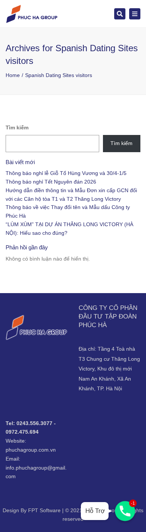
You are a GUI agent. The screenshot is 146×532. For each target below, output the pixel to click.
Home (13, 75)
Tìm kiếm (17, 127)
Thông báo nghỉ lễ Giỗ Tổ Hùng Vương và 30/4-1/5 (66, 173)
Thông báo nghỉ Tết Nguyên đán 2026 (51, 182)
